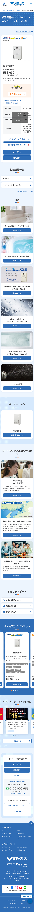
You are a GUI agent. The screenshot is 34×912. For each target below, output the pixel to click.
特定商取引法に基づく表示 (23, 32)
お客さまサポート (7, 850)
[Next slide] (28, 720)
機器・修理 (9, 10)
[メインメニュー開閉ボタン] (31, 4)
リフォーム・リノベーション (24, 837)
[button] (3, 661)
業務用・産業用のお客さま (14, 874)
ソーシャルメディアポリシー (17, 903)
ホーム (3, 10)
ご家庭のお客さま (21, 871)
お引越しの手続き (22, 847)
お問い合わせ (21, 850)
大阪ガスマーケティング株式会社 (11, 878)
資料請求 (16, 776)
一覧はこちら (16, 741)
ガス (3, 830)
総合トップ (10, 871)
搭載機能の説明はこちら (24, 191)
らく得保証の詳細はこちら (10, 103)
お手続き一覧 (6, 847)
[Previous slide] (5, 720)
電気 (18, 830)
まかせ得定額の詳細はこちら (11, 101)
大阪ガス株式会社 (19, 876)
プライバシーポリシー (11, 900)
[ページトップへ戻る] (31, 823)
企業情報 (26, 874)
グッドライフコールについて (17, 793)
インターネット (6, 833)
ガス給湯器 (17, 10)
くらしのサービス (7, 836)
